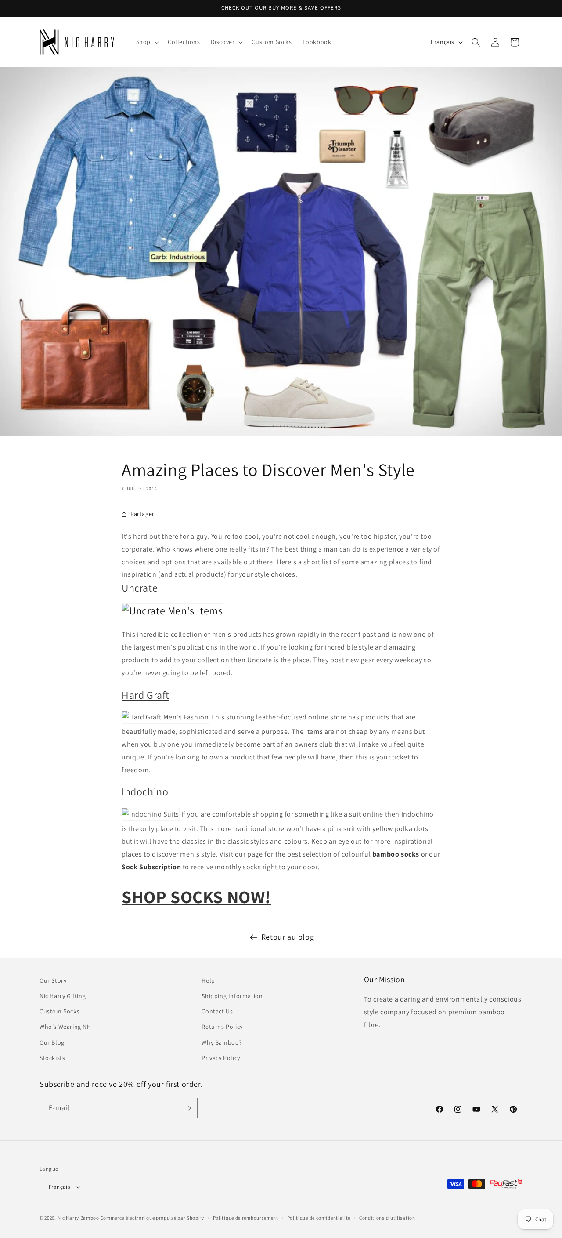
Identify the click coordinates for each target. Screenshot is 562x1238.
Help (208, 980)
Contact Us (217, 1011)
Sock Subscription (151, 866)
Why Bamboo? (222, 1042)
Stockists (52, 1058)
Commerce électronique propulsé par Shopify (152, 1218)
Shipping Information (232, 996)
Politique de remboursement (245, 1218)
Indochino (145, 791)
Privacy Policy (221, 1058)
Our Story (53, 980)
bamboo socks (395, 854)
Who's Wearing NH (65, 1027)
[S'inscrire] (187, 1108)
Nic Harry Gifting (63, 996)
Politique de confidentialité (319, 1218)
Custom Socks (59, 1011)
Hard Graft (145, 695)
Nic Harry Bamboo (78, 1218)
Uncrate (140, 588)
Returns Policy (222, 1027)
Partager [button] (142, 514)
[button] (146, 42)
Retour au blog (287, 937)
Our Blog (52, 1042)
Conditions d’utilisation (387, 1218)
